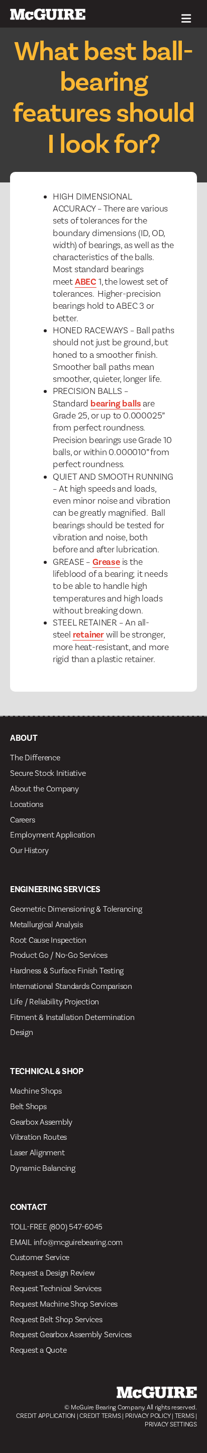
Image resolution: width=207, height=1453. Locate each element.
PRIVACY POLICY (148, 1415)
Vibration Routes (38, 1137)
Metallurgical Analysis (46, 924)
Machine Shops (36, 1091)
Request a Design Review (52, 1273)
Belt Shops (28, 1106)
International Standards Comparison (71, 986)
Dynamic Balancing (42, 1168)
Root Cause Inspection (48, 940)
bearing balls (115, 403)
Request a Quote (38, 1350)
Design (21, 1032)
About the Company (44, 788)
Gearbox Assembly (41, 1122)
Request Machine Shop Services (64, 1304)
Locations (26, 804)
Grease (106, 561)
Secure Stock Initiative (47, 773)
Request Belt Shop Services (56, 1319)
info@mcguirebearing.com (78, 1242)
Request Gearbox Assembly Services (71, 1334)
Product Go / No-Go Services (59, 955)
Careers (22, 819)
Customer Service (39, 1257)
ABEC (85, 281)
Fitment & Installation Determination (72, 1017)
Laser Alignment (37, 1152)
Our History (29, 850)
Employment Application (52, 835)
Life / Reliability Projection (54, 1001)
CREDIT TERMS (100, 1415)
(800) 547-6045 (76, 1226)
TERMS (184, 1415)
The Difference (35, 757)
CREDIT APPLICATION (45, 1415)
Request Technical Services (55, 1288)
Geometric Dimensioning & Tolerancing (76, 909)
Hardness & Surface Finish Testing (67, 970)
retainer (88, 634)
